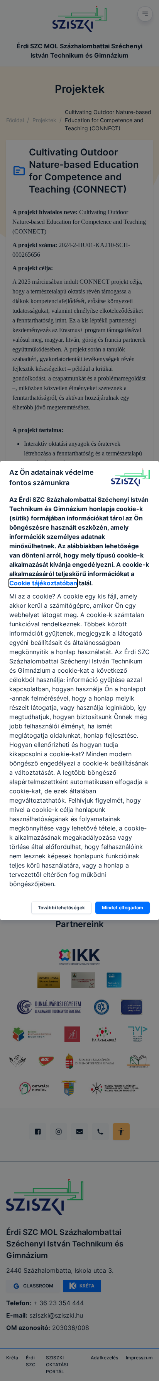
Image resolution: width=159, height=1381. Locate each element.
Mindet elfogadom (122, 907)
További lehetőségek (61, 907)
